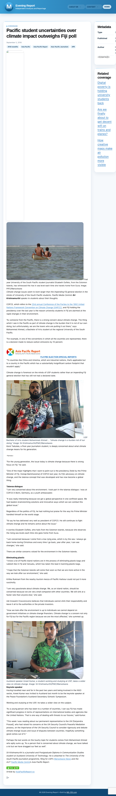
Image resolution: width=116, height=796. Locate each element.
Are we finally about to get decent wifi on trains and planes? (105, 122)
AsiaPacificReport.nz (25, 772)
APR (73, 47)
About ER (73, 7)
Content (91, 7)
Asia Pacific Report (40, 47)
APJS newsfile (13, 47)
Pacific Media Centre (20, 762)
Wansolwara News (62, 759)
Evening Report (25, 5)
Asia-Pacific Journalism (59, 47)
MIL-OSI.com (72, 792)
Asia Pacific (25, 47)
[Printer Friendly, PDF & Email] (12, 768)
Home (107, 7)
